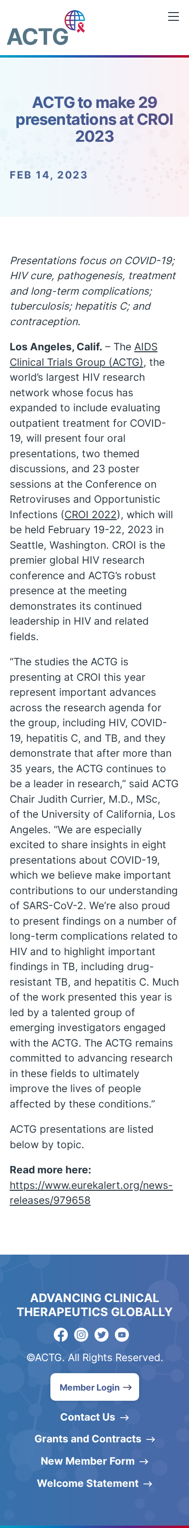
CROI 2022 (90, 515)
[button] (94, 1387)
